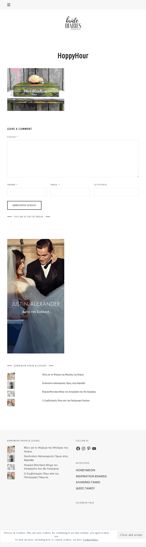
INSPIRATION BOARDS (91, 476)
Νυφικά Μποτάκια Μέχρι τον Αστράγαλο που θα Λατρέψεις (69, 391)
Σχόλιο (12, 137)
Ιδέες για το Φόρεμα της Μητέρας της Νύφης (63, 374)
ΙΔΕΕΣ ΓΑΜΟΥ (85, 488)
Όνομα (12, 184)
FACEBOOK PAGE (85, 503)
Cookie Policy (90, 539)
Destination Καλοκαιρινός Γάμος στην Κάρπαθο (63, 383)
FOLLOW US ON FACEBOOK (29, 216)
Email (55, 184)
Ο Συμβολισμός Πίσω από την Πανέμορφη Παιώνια (66, 400)
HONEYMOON (85, 470)
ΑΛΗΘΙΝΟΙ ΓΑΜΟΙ (88, 482)
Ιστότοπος (100, 184)
